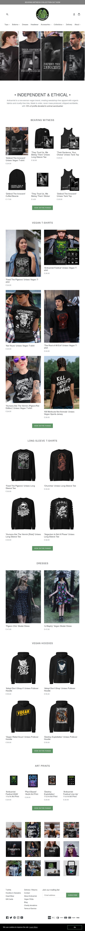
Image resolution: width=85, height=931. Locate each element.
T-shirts (8, 890)
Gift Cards (9, 899)
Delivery (69, 24)
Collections (59, 24)
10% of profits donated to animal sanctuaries (44, 106)
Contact (27, 893)
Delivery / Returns (30, 890)
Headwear (34, 24)
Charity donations (30, 905)
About (78, 24)
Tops (8, 24)
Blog (26, 902)
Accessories (46, 24)
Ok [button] (75, 927)
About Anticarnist (30, 896)
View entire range (42, 208)
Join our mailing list (50, 890)
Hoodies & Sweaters (13, 893)
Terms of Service (30, 908)
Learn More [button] (33, 927)
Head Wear (10, 896)
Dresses (25, 24)
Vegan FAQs (28, 899)
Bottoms (16, 24)
